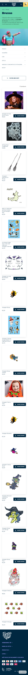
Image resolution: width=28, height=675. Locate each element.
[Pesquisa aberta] (21, 4)
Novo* (4, 67)
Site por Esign (18, 671)
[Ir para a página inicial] (14, 4)
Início (3, 9)
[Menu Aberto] (2, 4)
